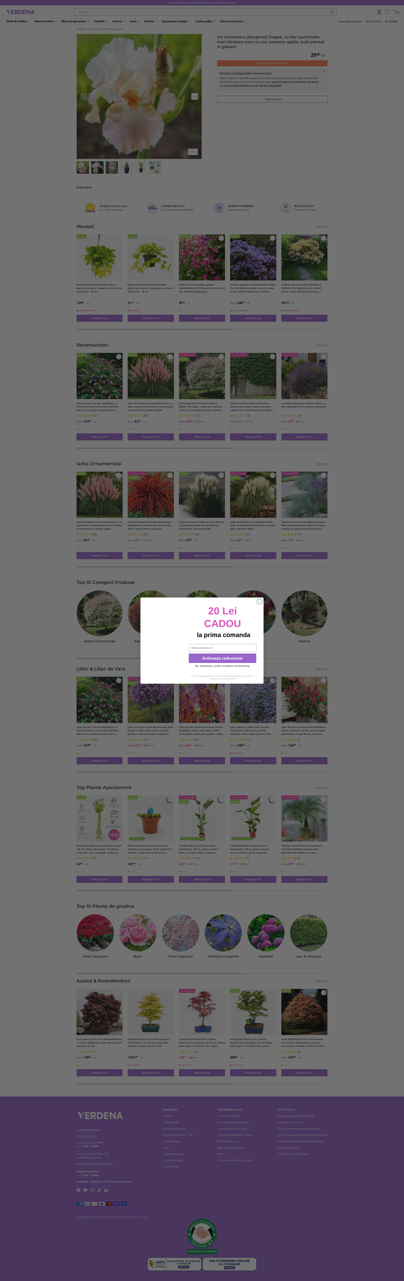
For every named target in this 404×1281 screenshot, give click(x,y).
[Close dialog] (259, 601)
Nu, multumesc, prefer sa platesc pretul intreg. (222, 666)
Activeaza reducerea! (222, 658)
